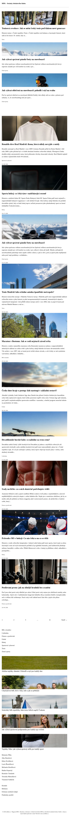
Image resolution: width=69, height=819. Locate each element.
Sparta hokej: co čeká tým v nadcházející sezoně (24, 193)
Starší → (64, 620)
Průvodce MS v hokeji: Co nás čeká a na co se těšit (25, 538)
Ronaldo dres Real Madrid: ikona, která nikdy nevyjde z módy (30, 144)
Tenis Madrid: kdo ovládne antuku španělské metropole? (28, 292)
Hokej (3, 209)
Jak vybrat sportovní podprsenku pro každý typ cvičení (23, 729)
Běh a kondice (5, 357)
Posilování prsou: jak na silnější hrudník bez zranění (26, 587)
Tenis (3, 39)
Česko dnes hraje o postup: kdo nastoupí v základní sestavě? (29, 390)
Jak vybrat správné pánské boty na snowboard (23, 59)
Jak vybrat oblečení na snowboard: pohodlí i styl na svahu (28, 90)
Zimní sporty (5, 70)
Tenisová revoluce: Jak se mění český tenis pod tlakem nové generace (33, 28)
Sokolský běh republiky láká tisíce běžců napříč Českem (23, 710)
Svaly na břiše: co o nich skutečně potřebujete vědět (25, 489)
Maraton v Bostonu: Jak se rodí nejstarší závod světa (26, 341)
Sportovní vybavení (7, 160)
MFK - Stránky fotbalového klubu (14, 3)
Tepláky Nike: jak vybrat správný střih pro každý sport (23, 749)
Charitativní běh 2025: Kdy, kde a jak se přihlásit (20, 691)
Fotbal (3, 406)
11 (50, 620)
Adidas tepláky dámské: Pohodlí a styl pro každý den (22, 671)
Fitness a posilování (7, 505)
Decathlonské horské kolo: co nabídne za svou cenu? (26, 440)
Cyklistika (4, 456)
